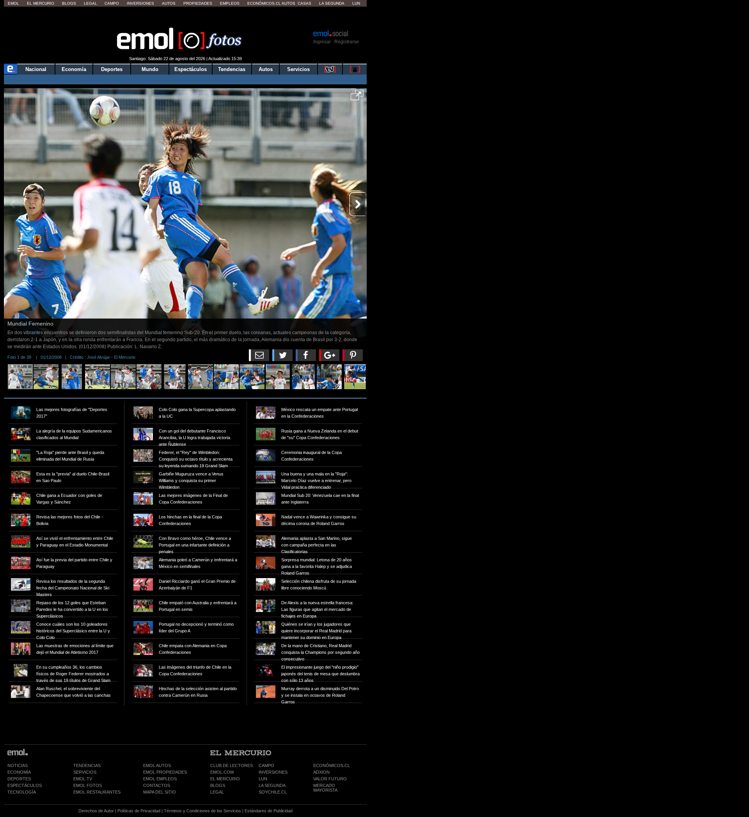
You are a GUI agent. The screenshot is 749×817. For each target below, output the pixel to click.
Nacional (35, 69)
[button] (357, 97)
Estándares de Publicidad (269, 810)
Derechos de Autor (96, 810)
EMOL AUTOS (157, 765)
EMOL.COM (222, 772)
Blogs (69, 3)
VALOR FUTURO (330, 778)
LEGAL (217, 792)
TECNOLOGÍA (21, 792)
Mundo (150, 69)
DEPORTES (19, 778)
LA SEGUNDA (272, 785)
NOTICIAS (17, 765)
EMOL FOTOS (87, 785)
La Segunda (331, 3)
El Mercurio (40, 3)
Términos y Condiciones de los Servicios (202, 810)
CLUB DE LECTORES (231, 765)
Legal (90, 3)
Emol (13, 3)
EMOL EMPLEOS (160, 778)
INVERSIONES (273, 772)
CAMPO (266, 765)
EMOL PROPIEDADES (165, 772)
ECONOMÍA (19, 772)
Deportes (111, 69)
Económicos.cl (264, 3)
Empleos (230, 3)
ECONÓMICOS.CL (331, 765)
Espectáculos (190, 69)
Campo (112, 3)
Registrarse (346, 41)
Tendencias (231, 69)
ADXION (321, 772)
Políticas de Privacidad (138, 810)
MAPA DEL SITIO (159, 792)
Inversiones (140, 3)
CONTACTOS (156, 785)
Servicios (298, 69)
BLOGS (217, 785)
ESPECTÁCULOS (24, 785)
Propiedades (197, 3)
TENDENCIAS (87, 765)
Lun (356, 3)
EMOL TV (82, 778)
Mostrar (185, 17)
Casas (304, 3)
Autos (169, 3)
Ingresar (322, 41)
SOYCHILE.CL (273, 792)
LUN (263, 778)
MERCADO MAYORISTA (325, 787)
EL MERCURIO (225, 778)
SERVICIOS (84, 772)
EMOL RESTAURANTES (97, 792)
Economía (74, 69)
